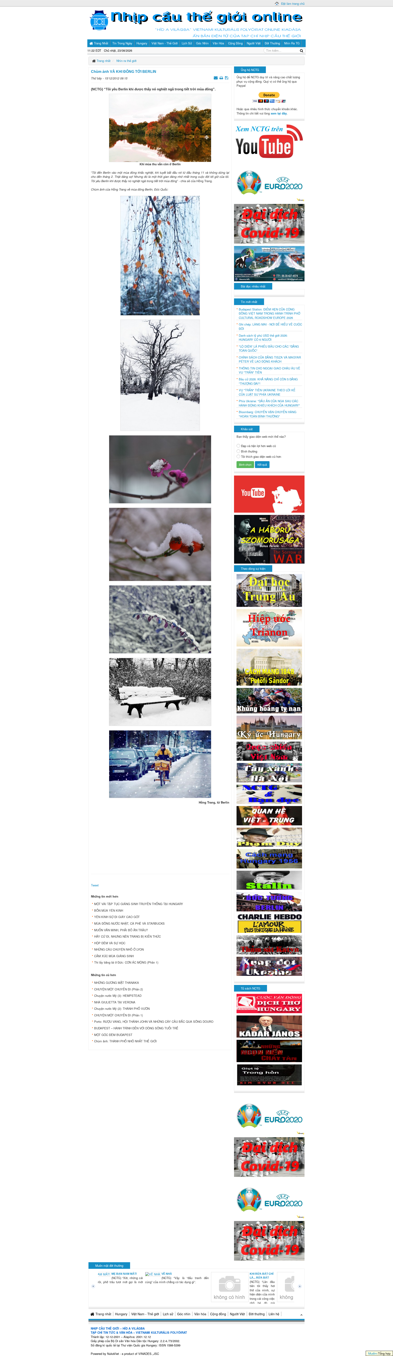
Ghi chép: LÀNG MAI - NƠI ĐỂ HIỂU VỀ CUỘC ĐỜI (270, 326)
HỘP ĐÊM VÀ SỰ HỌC (109, 943)
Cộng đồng (218, 1314)
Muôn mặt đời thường (109, 1265)
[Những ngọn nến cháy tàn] (269, 1050)
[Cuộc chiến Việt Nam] (269, 750)
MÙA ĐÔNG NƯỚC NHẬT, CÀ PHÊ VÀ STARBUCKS (129, 923)
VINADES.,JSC (148, 1353)
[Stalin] (269, 880)
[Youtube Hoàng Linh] (269, 493)
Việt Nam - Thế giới (145, 1314)
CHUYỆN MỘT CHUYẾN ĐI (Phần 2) (118, 989)
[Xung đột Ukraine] (269, 966)
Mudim (372, 1353)
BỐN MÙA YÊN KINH (108, 910)
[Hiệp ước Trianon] (269, 627)
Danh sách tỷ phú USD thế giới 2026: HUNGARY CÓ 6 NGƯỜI (263, 337)
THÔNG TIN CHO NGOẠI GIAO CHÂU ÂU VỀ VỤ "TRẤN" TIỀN (269, 370)
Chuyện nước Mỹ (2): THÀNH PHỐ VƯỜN (122, 1008)
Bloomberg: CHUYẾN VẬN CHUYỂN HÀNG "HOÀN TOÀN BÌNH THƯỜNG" (267, 414)
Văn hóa (200, 1314)
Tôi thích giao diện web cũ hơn (261, 457)
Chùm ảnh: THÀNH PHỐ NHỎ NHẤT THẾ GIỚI (125, 1041)
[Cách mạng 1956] (269, 858)
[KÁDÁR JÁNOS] (269, 1026)
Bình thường (249, 451)
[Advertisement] (160, 838)
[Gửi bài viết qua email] (216, 77)
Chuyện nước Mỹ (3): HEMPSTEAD (117, 995)
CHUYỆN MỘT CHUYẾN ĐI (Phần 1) (118, 1015)
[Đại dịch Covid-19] (269, 223)
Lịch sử (168, 1314)
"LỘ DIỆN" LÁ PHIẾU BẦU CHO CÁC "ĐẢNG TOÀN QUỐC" (269, 348)
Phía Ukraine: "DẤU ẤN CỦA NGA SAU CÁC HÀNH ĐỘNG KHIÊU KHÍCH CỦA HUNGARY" (269, 403)
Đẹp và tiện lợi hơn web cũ (258, 446)
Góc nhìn (183, 1314)
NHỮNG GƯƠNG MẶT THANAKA (116, 982)
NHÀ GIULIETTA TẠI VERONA (114, 1002)
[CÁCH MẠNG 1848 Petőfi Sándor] (269, 667)
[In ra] (221, 77)
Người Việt (237, 1314)
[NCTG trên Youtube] (269, 141)
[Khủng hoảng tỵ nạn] (269, 700)
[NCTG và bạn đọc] (269, 793)
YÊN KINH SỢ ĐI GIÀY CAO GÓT (117, 917)
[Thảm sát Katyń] (269, 944)
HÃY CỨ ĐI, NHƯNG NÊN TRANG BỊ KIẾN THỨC (127, 936)
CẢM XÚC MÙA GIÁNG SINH (114, 956)
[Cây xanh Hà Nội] (269, 772)
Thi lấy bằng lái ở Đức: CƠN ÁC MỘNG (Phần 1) (126, 962)
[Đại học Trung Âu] (269, 590)
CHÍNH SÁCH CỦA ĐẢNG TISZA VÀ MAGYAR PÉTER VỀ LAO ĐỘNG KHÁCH (270, 359)
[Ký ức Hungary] (269, 727)
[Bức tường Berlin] (269, 901)
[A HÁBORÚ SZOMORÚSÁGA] (269, 539)
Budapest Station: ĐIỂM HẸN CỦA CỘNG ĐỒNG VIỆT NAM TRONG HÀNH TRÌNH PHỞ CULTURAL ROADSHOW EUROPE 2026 (269, 313)
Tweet (95, 885)
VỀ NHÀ (121, 1273)
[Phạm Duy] (269, 836)
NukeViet (113, 1353)
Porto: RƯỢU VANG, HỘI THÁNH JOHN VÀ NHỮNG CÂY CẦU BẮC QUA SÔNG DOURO (153, 1021)
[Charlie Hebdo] (269, 923)
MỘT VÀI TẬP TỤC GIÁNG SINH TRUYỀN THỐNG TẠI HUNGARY (138, 904)
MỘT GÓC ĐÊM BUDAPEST (113, 1035)
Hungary (121, 1314)
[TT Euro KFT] (269, 263)
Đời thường (257, 1314)
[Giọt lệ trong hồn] (269, 1074)
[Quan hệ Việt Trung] (269, 815)
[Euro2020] (269, 181)
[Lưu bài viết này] (227, 77)
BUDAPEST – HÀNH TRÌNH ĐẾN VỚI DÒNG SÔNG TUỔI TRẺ (136, 1028)
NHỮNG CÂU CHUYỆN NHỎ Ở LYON (119, 949)
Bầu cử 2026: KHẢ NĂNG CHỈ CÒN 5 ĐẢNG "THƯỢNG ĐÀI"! (268, 381)
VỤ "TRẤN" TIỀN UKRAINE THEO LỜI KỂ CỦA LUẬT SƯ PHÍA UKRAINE (267, 392)
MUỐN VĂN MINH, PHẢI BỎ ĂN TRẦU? (121, 930)
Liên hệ (274, 1314)
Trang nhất (103, 1314)
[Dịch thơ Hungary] (269, 1003)
